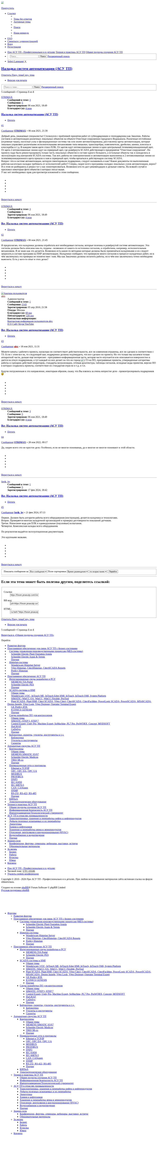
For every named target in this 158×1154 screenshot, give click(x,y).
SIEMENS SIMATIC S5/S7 (25, 754)
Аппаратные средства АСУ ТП (23, 746)
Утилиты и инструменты (24, 740)
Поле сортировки (57, 571)
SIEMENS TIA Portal (22, 682)
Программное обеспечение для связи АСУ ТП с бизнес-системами (42, 648)
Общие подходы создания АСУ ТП (27, 807)
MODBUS (16, 773)
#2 (2, 234)
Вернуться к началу (11, 199)
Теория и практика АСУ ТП (22, 804)
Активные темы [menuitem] (22, 21)
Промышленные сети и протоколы (27, 765)
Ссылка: (8, 592)
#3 (2, 341)
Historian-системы (18, 662)
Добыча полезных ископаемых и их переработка (34, 821)
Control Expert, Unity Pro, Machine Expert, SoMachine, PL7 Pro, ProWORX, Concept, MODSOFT (60, 723)
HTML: (7, 609)
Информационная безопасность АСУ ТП (30, 810)
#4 (2, 437)
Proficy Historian (19, 670)
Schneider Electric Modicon (24, 757)
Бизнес (13, 852)
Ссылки (11, 13)
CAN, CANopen (19, 787)
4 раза (28, 108)
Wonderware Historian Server (25, 665)
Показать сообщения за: (16, 571)
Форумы (11, 913)
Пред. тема (17, 75)
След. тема (28, 75)
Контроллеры (16, 748)
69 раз (28, 313)
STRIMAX (6, 97)
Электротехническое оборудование (27, 801)
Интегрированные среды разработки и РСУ (32, 679)
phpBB (25, 887)
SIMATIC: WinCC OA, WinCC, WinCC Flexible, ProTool (40, 698)
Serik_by (5, 481)
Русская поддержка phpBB (15, 890)
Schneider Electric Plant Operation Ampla (31, 654)
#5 (2, 507)
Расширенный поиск (59, 56)
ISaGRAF (16, 726)
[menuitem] (22, 41)
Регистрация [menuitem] (14, 47)
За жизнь (12, 849)
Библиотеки (17, 737)
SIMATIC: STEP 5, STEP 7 (25, 721)
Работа (12, 854)
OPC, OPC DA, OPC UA (24, 771)
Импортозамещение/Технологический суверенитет (36, 813)
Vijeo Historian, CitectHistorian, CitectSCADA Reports (38, 668)
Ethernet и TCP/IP (20, 768)
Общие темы (18, 693)
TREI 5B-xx (17, 760)
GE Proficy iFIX (19, 707)
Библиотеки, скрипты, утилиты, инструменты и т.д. (36, 734)
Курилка (13, 857)
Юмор (12, 860)
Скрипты (16, 743)
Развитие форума (16, 645)
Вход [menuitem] (10, 44)
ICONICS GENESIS (21, 709)
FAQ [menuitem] (9, 38)
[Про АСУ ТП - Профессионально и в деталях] (2, 3)
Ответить (6, 75)
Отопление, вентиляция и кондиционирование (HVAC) (38, 832)
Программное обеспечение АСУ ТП (26, 676)
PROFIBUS (17, 776)
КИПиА (13, 799)
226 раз (30, 315)
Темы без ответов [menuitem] (23, 19)
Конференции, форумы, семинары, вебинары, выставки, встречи (43, 843)
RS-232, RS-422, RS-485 (23, 793)
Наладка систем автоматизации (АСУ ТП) (36, 69)
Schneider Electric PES (22, 684)
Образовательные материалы (24, 846)
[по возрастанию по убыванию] (98, 571)
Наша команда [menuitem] (21, 33)
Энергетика (15, 824)
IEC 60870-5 (17, 785)
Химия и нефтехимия (20, 826)
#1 (2, 125)
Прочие (15, 659)
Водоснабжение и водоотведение (26, 835)
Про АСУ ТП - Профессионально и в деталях (31, 868)
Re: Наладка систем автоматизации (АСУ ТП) (32, 223)
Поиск (43, 56)
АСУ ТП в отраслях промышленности (27, 815)
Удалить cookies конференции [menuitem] (23, 874)
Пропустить (7, 8)
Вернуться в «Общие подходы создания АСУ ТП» (27, 635)
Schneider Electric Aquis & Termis (28, 656)
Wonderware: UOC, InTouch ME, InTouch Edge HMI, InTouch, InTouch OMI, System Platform (58, 695)
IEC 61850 (16, 782)
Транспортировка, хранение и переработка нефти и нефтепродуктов (45, 818)
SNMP (14, 790)
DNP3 (14, 779)
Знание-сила (14, 840)
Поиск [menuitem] (17, 27)
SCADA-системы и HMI (22, 690)
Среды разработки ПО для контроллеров (30, 715)
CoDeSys (16, 729)
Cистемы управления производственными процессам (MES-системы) (46, 651)
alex (3, 296)
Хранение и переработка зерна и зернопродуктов (35, 829)
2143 (24, 304)
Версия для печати (17, 80)
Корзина (11, 863)
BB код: (8, 600)
